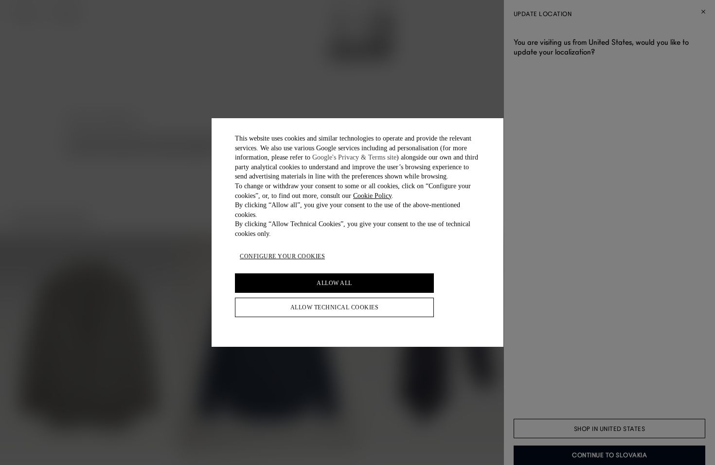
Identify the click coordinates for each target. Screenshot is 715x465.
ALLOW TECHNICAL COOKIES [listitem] (334, 307)
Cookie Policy (372, 195)
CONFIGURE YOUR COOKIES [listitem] (282, 256)
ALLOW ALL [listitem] (334, 283)
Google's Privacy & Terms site (354, 157)
